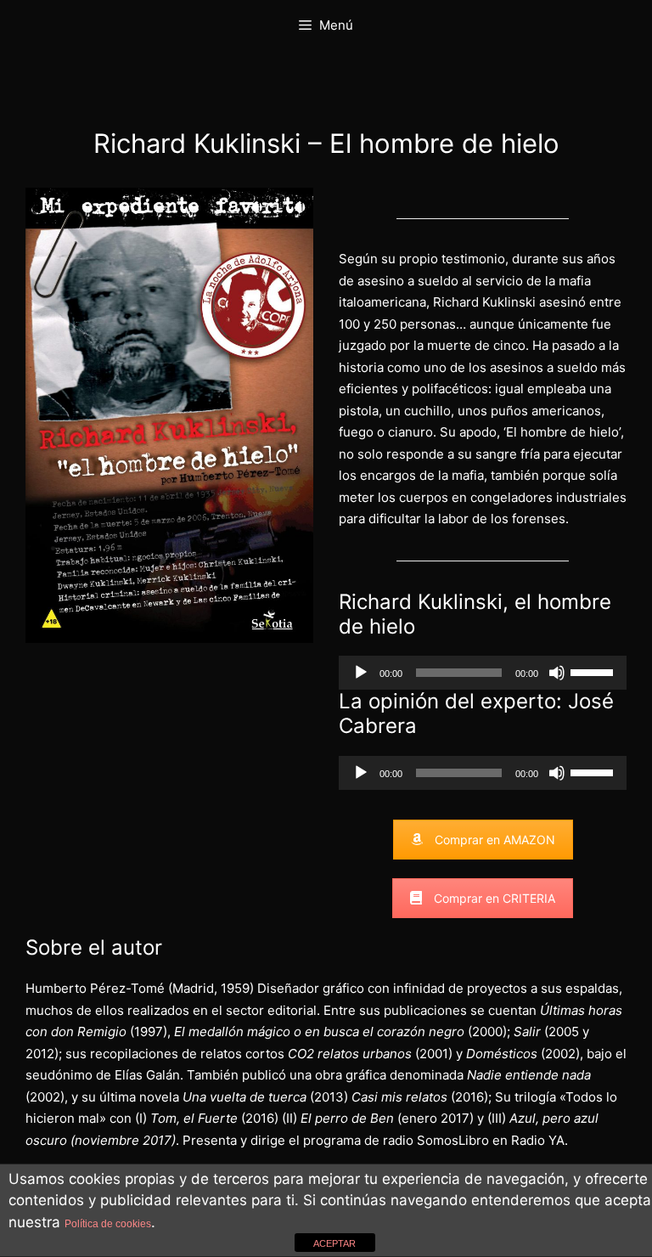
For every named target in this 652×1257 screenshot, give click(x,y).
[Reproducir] (360, 672)
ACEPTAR (334, 1243)
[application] (483, 673)
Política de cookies (108, 1224)
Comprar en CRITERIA (494, 898)
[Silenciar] (556, 672)
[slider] (594, 671)
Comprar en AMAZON (495, 839)
